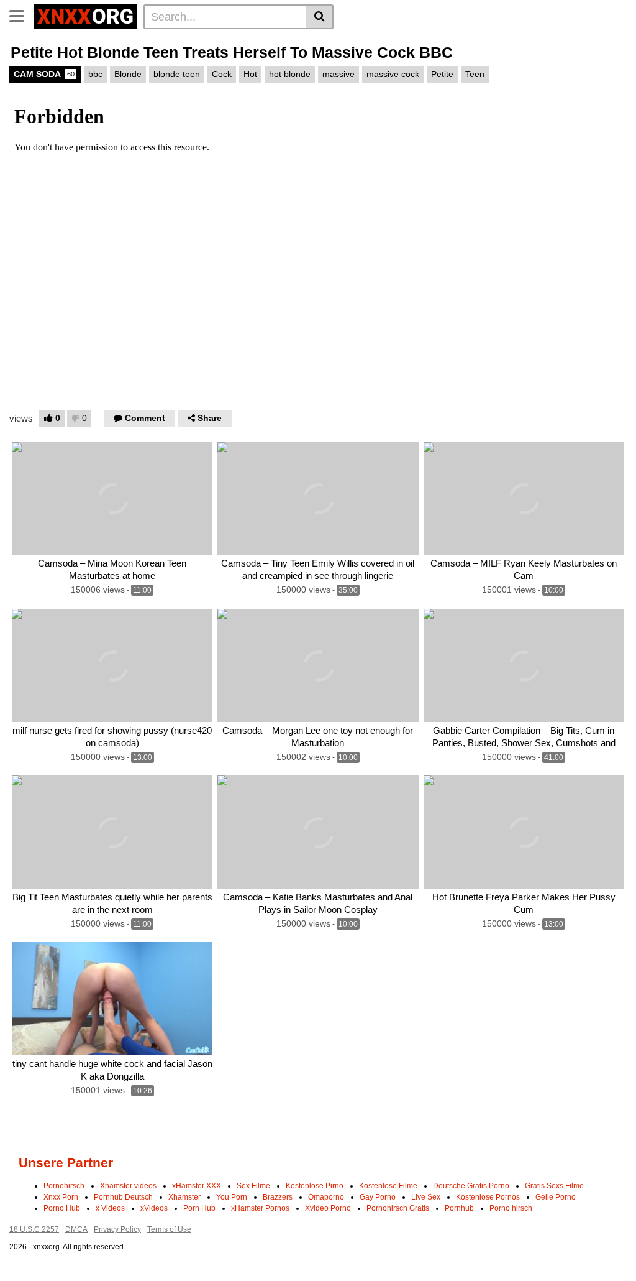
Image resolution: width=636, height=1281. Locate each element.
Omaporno (326, 1197)
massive (338, 74)
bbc (95, 74)
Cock (222, 74)
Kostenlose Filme (388, 1186)
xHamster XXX (196, 1186)
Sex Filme (253, 1186)
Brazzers (278, 1197)
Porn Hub (199, 1208)
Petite (442, 74)
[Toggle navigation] (21, 15)
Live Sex (425, 1197)
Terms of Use (169, 1229)
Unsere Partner (66, 1162)
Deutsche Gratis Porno (471, 1186)
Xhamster (184, 1197)
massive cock (392, 74)
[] (320, 16)
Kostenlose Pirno (314, 1186)
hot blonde (290, 74)
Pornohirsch (63, 1186)
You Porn (231, 1197)
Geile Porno (555, 1197)
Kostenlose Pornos (488, 1197)
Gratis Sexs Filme (554, 1186)
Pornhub (459, 1208)
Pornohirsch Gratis (397, 1208)
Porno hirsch (510, 1208)
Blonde (128, 74)
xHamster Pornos (260, 1208)
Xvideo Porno (328, 1208)
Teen (474, 74)
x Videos (110, 1208)
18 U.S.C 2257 (34, 1229)
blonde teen (176, 74)
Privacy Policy (117, 1229)
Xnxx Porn (60, 1197)
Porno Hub (61, 1208)
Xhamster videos (128, 1186)
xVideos (154, 1208)
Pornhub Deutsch (123, 1197)
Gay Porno (378, 1197)
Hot (250, 74)
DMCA (76, 1229)
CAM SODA (44, 74)
